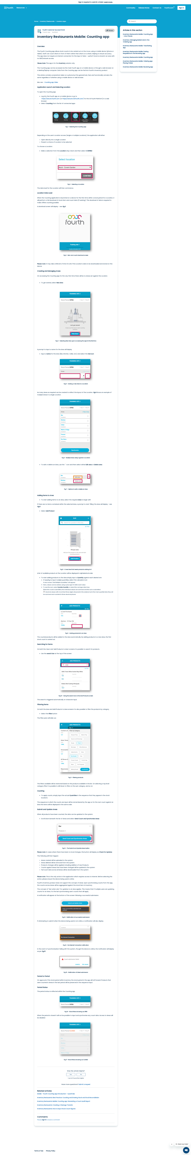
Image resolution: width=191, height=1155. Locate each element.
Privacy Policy (50, 1151)
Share (110, 30)
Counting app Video (51, 82)
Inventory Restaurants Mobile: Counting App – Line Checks (138, 35)
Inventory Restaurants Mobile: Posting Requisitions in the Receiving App (135, 52)
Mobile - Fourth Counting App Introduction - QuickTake (56, 1094)
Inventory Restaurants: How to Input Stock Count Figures (56, 1109)
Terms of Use (38, 1151)
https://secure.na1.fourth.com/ (73, 99)
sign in (44, 1120)
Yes (71, 1074)
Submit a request (84, 1084)
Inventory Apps (61, 21)
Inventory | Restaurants (47, 21)
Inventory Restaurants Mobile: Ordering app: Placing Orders (138, 62)
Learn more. (108, 2)
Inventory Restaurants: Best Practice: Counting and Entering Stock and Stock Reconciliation (68, 1098)
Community (130, 8)
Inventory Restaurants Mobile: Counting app (138, 57)
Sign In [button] (181, 8)
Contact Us (157, 8)
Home (36, 21)
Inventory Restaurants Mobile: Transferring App (137, 47)
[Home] (9, 8)
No (81, 1074)
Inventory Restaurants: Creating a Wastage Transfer (55, 1105)
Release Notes (143, 8)
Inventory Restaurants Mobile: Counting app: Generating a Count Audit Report (63, 1101)
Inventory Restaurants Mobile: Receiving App (138, 67)
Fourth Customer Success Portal (54, 30)
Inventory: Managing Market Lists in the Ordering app (136, 41)
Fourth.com (168, 8)
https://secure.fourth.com (51, 99)
